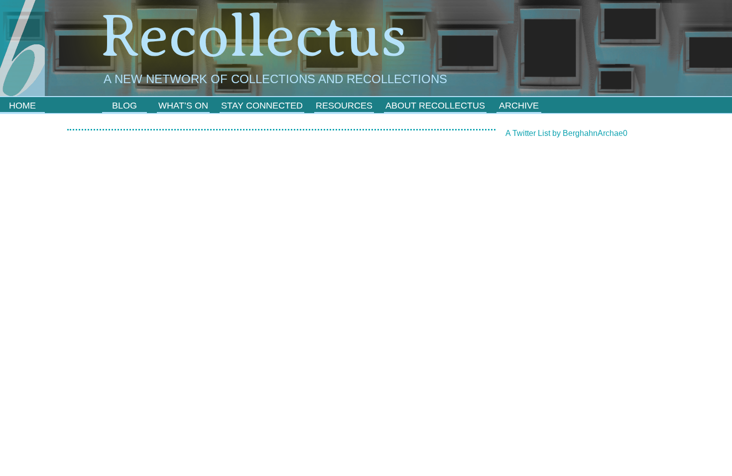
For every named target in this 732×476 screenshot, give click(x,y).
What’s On (183, 106)
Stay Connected (262, 106)
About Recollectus (435, 106)
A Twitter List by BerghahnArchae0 (566, 133)
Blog (124, 106)
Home (22, 106)
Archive (519, 106)
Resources (344, 106)
